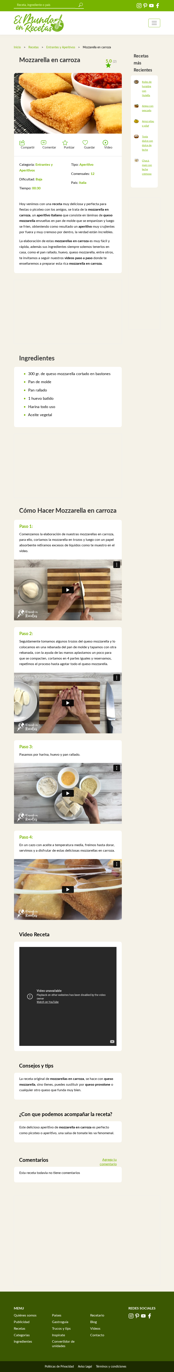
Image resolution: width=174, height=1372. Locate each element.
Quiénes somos (25, 1315)
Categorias (22, 1335)
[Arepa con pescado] (136, 105)
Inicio (17, 47)
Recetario (97, 1315)
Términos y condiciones (111, 1366)
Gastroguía (60, 1322)
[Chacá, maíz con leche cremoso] (136, 160)
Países (56, 1315)
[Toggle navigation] (154, 23)
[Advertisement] (68, 312)
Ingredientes (23, 1341)
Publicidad (21, 1322)
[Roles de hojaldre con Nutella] (136, 81)
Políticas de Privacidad (59, 1366)
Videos (95, 1328)
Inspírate (58, 1335)
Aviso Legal (85, 1366)
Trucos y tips (61, 1328)
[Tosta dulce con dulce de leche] (136, 136)
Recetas (33, 47)
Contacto (97, 1335)
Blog (93, 1322)
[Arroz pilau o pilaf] (136, 121)
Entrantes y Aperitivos (60, 47)
